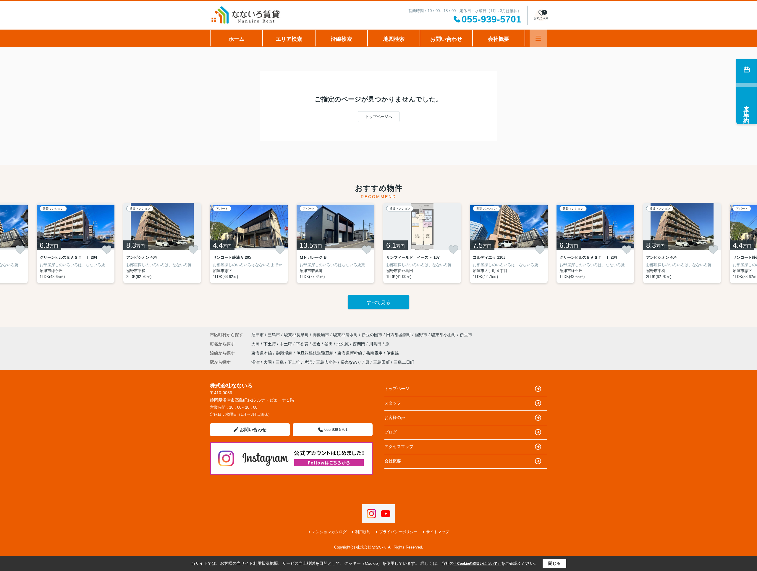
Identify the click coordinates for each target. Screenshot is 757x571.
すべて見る (378, 302)
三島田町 (381, 362)
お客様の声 (394, 417)
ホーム (237, 39)
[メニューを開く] (538, 38)
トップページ (396, 388)
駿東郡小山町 (443, 334)
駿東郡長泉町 (296, 334)
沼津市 (257, 334)
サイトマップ (437, 532)
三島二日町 (404, 362)
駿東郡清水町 (345, 334)
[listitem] (249, 243)
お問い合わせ (446, 39)
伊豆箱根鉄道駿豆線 (315, 353)
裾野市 (421, 334)
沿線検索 (341, 39)
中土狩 (286, 344)
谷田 (329, 344)
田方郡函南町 (398, 334)
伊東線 (392, 353)
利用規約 (363, 532)
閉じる (554, 563)
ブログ (390, 432)
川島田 (376, 344)
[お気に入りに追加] (20, 249)
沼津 (255, 362)
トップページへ (378, 116)
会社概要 (498, 39)
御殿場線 (285, 353)
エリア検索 (289, 39)
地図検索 (394, 39)
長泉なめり (351, 362)
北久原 (343, 344)
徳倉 (317, 344)
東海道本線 (262, 353)
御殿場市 (321, 334)
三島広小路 (326, 362)
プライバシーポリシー (398, 532)
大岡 (256, 344)
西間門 (359, 344)
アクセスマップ (398, 446)
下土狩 (270, 344)
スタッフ (392, 403)
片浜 (308, 362)
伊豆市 (466, 334)
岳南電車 (375, 353)
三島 (280, 362)
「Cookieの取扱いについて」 (477, 564)
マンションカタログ (329, 532)
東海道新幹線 (350, 353)
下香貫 (303, 344)
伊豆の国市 (372, 334)
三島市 (274, 334)
